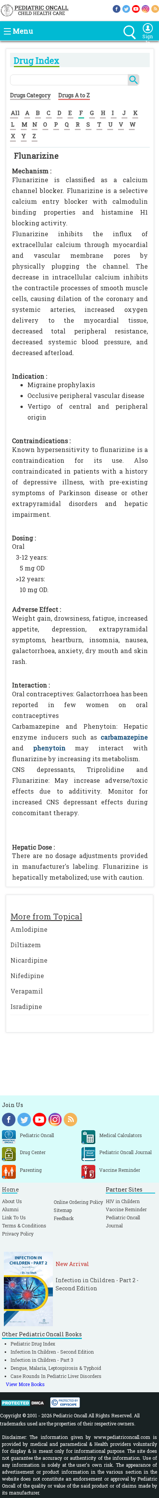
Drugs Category (30, 95)
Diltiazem (25, 945)
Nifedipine (27, 976)
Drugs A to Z (74, 95)
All (15, 113)
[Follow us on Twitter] (126, 8)
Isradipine (26, 1006)
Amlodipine (28, 929)
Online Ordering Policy (78, 1202)
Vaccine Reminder (126, 1209)
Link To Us (14, 1217)
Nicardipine (28, 960)
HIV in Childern (123, 1201)
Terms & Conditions (24, 1225)
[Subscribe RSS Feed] (155, 8)
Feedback (64, 1218)
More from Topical (46, 916)
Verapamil (26, 991)
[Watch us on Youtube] (136, 8)
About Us (12, 1201)
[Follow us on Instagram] (145, 8)
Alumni (10, 1209)
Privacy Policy (18, 1234)
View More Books (25, 1384)
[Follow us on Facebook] (116, 8)
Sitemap (63, 1210)
